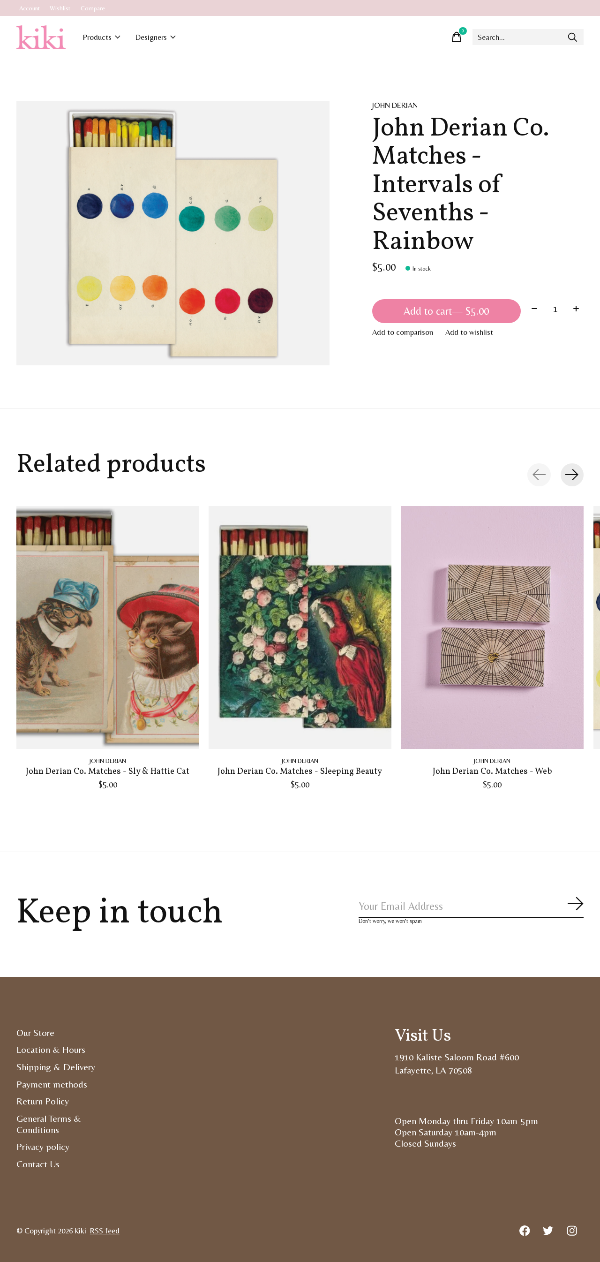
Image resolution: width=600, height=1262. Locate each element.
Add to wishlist (469, 332)
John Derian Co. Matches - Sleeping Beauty (300, 772)
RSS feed (105, 1230)
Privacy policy (42, 1146)
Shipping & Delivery (55, 1067)
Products (97, 37)
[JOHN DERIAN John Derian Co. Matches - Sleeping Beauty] (300, 627)
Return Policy (42, 1101)
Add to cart (446, 311)
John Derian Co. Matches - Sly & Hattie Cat (107, 772)
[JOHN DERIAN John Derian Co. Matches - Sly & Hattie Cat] (107, 627)
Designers (151, 37)
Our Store (35, 1032)
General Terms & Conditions (48, 1124)
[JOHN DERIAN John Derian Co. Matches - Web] (492, 627)
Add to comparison (402, 332)
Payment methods (51, 1084)
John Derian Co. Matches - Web (492, 772)
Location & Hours (50, 1049)
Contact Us (38, 1164)
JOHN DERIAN (395, 105)
